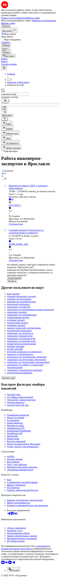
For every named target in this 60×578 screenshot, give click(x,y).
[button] (4, 59)
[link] (6, 52)
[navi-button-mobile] (4, 68)
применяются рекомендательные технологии (25, 547)
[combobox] (14, 94)
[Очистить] (5, 100)
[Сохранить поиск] (4, 108)
